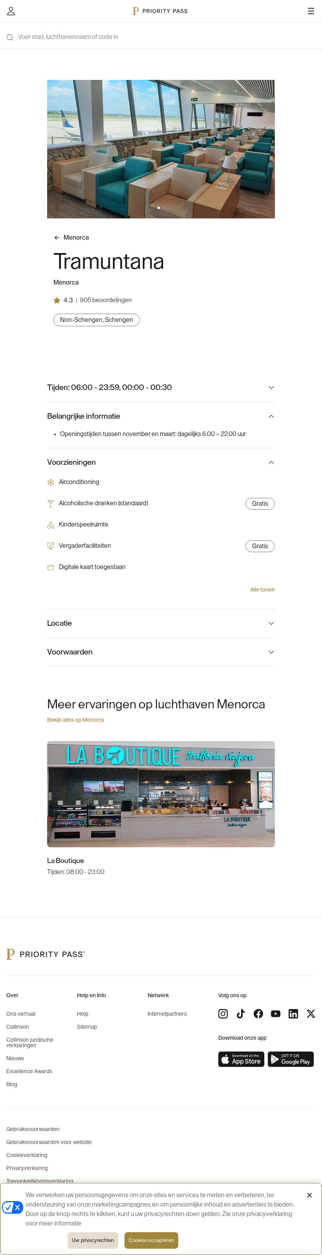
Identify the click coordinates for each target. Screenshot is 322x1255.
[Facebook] (258, 1013)
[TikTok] (240, 1013)
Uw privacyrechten (93, 1240)
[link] (241, 1059)
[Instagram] (223, 1013)
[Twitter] (311, 1013)
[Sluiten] (309, 1195)
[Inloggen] (11, 11)
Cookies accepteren (151, 1240)
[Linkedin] (293, 1013)
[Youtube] (275, 1013)
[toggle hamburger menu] (311, 11)
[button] (158, 208)
